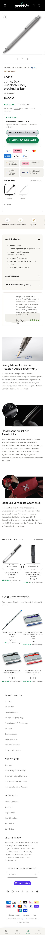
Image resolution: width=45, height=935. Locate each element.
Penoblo (17, 915)
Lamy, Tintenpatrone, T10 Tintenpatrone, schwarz (12, 671)
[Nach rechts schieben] (27, 59)
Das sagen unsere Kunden (16, 782)
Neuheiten (9, 807)
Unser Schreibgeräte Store (16, 776)
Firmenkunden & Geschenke (16, 723)
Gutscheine (9, 829)
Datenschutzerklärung (15, 919)
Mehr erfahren (9, 71)
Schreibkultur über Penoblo (16, 787)
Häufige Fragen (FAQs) (14, 718)
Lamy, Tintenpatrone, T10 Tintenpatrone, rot (33, 671)
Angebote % (10, 813)
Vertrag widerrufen (13, 750)
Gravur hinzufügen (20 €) (22, 133)
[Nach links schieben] (17, 59)
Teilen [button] (8, 205)
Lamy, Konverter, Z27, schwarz (11, 573)
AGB (34, 915)
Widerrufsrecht (11, 739)
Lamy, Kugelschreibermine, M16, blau (12, 633)
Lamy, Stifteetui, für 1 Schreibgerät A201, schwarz (33, 574)
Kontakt (8, 701)
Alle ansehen (38, 540)
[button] (5, 5)
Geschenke (9, 824)
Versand (17, 108)
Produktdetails (12, 239)
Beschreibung (12, 276)
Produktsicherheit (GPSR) (18, 285)
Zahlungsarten (11, 734)
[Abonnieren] (35, 875)
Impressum (27, 915)
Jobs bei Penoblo (12, 712)
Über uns (8, 765)
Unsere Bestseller (12, 802)
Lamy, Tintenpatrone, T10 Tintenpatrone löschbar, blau (33, 634)
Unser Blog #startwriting (15, 771)
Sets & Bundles (11, 818)
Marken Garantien (12, 745)
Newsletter (9, 707)
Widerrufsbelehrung (32, 919)
